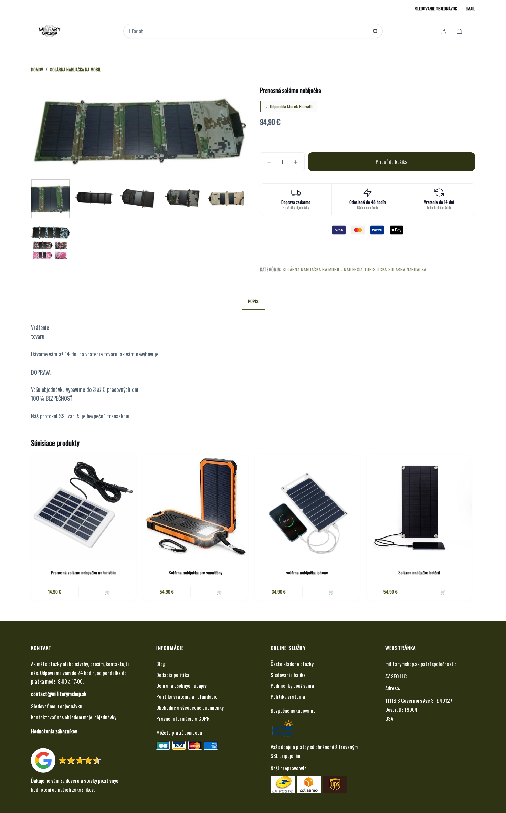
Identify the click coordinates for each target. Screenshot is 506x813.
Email (470, 8)
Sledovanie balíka (288, 674)
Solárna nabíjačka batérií (419, 572)
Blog (161, 663)
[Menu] (472, 31)
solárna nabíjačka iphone (307, 572)
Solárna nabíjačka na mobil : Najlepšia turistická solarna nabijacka (354, 269)
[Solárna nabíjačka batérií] (419, 506)
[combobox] (248, 31)
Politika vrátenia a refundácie (187, 696)
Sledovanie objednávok (436, 8)
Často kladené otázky (292, 663)
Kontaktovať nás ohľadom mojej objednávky (73, 717)
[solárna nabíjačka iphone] (307, 506)
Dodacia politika (172, 674)
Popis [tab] (253, 301)
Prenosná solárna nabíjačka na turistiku (83, 572)
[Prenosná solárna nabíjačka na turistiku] (83, 506)
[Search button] (375, 31)
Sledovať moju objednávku (56, 706)
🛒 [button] (107, 591)
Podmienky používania (292, 685)
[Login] (443, 31)
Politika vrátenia (288, 696)
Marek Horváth (300, 106)
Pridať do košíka (392, 161)
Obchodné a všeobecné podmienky (190, 707)
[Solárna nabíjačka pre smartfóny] (195, 506)
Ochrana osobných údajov (181, 685)
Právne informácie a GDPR (183, 718)
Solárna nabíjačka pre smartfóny (195, 572)
